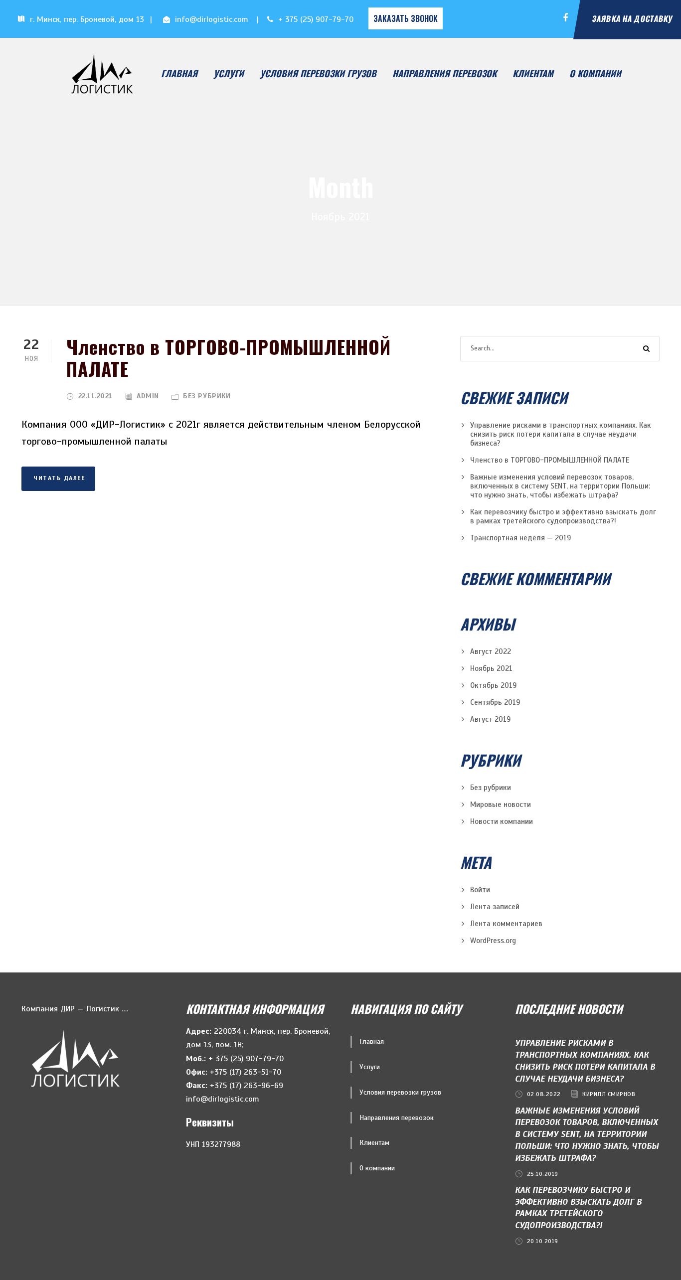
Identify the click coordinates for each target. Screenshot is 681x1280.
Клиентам (532, 73)
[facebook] (565, 18)
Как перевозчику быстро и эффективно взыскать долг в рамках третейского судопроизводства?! (563, 516)
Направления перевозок (444, 73)
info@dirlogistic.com (211, 19)
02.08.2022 (544, 1094)
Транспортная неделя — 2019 (520, 537)
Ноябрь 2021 (491, 668)
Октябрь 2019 (493, 685)
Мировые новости (500, 804)
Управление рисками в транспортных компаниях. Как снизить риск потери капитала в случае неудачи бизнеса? (560, 434)
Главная (179, 73)
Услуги (228, 73)
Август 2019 (490, 719)
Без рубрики (206, 396)
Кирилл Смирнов (608, 1094)
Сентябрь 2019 (495, 702)
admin (148, 396)
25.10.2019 (542, 1173)
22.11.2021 (95, 396)
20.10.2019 (542, 1241)
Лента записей (494, 906)
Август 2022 (490, 651)
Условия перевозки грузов (318, 73)
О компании (595, 73)
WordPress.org (493, 940)
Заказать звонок (405, 18)
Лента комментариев (506, 923)
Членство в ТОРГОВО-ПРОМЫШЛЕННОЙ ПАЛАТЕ (228, 357)
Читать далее (59, 478)
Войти (480, 889)
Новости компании (501, 821)
